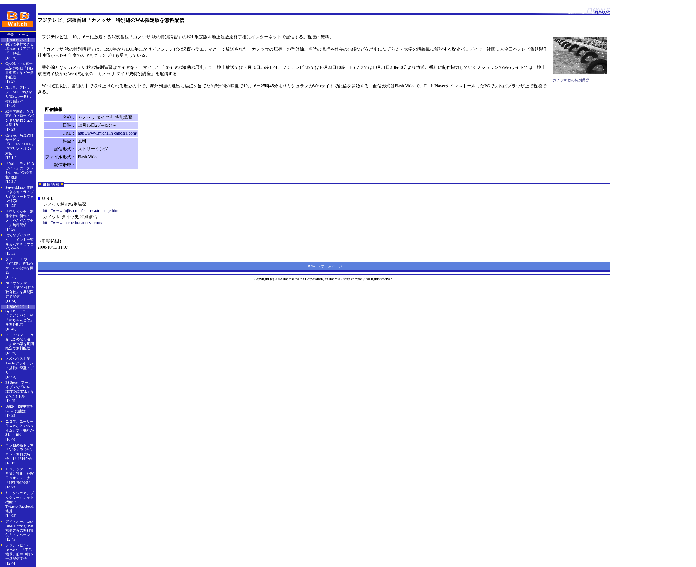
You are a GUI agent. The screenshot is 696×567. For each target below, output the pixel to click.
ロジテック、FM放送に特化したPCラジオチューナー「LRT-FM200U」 (20, 476)
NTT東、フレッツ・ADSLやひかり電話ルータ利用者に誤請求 (19, 94)
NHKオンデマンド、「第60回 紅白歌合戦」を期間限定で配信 (20, 290)
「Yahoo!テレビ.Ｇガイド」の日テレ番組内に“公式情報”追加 (20, 170)
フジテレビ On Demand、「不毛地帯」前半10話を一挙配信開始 (19, 552)
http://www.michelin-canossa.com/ (107, 133)
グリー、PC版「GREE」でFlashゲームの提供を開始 (19, 266)
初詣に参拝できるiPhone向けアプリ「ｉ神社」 (19, 48)
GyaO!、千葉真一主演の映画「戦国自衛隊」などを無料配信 (19, 70)
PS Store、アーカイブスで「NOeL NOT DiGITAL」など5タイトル (19, 389)
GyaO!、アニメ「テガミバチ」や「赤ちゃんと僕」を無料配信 (19, 318)
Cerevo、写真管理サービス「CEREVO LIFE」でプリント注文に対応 (20, 144)
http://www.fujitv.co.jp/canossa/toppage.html (81, 210)
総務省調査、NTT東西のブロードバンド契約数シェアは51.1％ (19, 118)
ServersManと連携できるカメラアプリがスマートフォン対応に (19, 194)
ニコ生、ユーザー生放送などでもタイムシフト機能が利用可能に (19, 428)
